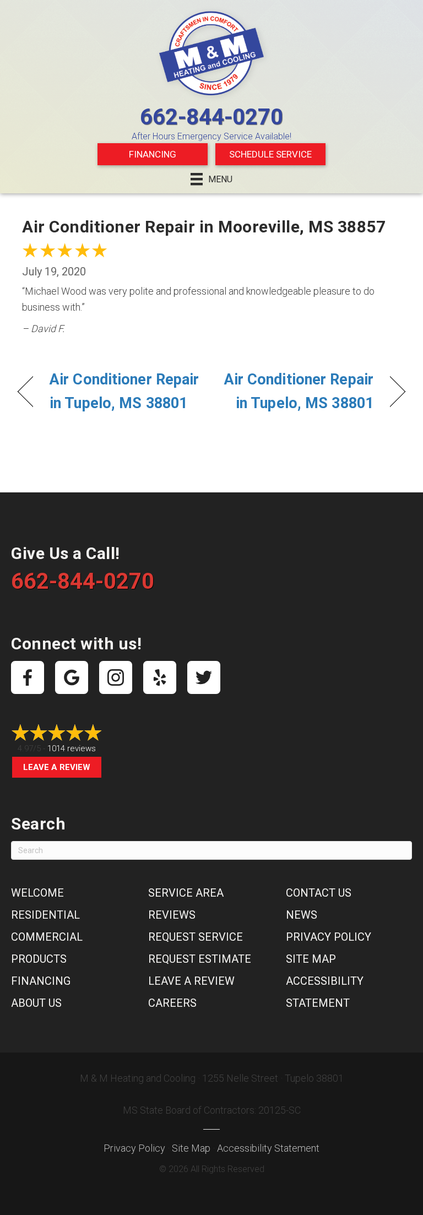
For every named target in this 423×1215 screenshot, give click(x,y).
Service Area (186, 892)
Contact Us (318, 892)
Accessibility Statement (268, 1148)
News (301, 914)
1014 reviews (71, 748)
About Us (36, 1003)
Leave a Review (56, 767)
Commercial (47, 936)
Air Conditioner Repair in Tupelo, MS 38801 (124, 391)
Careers (172, 1003)
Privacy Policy (328, 936)
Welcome (37, 892)
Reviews (172, 914)
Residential (45, 914)
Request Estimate (199, 959)
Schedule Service (270, 154)
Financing (152, 154)
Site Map (311, 959)
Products (39, 959)
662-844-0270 (211, 117)
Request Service (195, 936)
